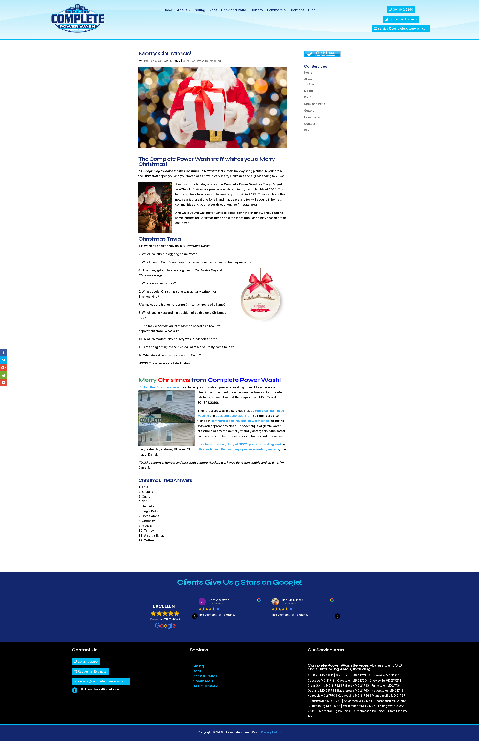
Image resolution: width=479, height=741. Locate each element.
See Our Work (205, 686)
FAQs (310, 84)
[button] (337, 616)
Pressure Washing (209, 60)
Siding (200, 10)
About (182, 10)
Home (168, 10)
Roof (213, 10)
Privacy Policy (271, 732)
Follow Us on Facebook (100, 689)
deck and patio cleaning (232, 416)
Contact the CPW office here (158, 387)
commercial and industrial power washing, (241, 421)
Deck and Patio (233, 10)
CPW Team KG (151, 60)
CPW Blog (189, 60)
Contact (297, 10)
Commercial (277, 10)
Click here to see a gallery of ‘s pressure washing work (239, 444)
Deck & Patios (205, 676)
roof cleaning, (265, 410)
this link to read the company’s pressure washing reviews (239, 449)
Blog (312, 10)
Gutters (256, 10)
